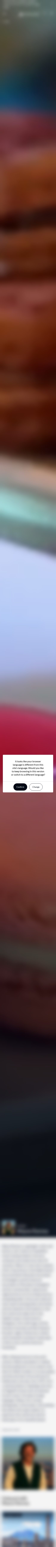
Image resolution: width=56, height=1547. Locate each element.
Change (35, 787)
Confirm (20, 787)
